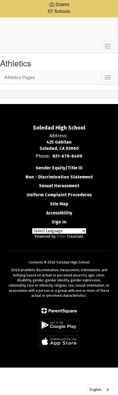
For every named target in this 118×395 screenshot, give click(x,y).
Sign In (59, 222)
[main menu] (108, 46)
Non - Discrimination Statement (59, 177)
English (95, 389)
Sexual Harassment (59, 185)
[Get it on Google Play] (59, 325)
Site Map (59, 203)
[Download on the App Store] (59, 341)
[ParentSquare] (59, 311)
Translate (75, 236)
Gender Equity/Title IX (59, 167)
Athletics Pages (19, 77)
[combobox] (99, 389)
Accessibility (59, 212)
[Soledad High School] (59, 31)
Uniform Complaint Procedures (59, 194)
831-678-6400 (67, 156)
